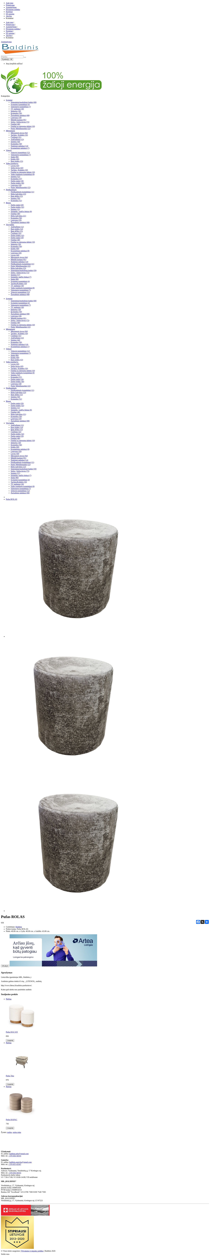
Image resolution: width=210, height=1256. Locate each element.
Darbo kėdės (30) (17, 183)
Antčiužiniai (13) (17, 139)
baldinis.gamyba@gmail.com (20, 1162)
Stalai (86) (15, 157)
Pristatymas (10, 5)
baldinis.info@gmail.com (19, 1154)
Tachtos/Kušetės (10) (19, 284)
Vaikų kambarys (12, 163)
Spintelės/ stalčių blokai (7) (21, 277)
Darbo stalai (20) (17, 205)
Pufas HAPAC (11, 1120)
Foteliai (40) (15, 124)
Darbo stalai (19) (17, 238)
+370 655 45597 (14, 1164)
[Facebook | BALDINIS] (11, 1254)
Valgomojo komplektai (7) (21, 107)
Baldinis (19, 927)
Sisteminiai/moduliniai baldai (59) (23, 270)
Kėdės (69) (15, 159)
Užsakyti (5, 966)
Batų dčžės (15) (17, 231)
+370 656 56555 (14, 1156)
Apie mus (9, 3)
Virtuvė (9, 150)
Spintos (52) (15, 177)
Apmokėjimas (11, 7)
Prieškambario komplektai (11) (22, 192)
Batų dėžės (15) (17, 196)
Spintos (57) (15, 275)
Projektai (9, 12)
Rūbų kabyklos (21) (18, 216)
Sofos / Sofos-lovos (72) (20, 122)
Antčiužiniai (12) (17, 227)
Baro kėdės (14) (17, 229)
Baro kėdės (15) (17, 161)
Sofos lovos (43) (17, 168)
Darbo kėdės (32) (17, 207)
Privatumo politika (13, 9)
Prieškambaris (11, 190)
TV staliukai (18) (17, 109)
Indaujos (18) (16, 111)
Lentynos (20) (16, 253)
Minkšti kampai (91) (18, 120)
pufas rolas (17, 1132)
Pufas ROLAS (11, 499)
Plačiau (8, 999)
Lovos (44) (15, 255)
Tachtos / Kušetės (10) (19, 135)
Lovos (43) (15, 166)
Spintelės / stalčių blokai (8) (21, 211)
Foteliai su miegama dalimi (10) (23, 126)
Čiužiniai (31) (16, 137)
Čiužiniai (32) (16, 233)
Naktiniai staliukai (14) (19, 146)
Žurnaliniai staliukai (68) (20, 115)
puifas (9, 1132)
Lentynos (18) (16, 118)
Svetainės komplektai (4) (20, 104)
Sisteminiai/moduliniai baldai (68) (23, 102)
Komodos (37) (16, 179)
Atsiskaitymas (6, 42)
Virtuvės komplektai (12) (20, 153)
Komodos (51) (16, 201)
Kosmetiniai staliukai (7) (20, 148)
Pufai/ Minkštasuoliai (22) (21, 128)
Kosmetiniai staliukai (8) (20, 251)
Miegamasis (10, 131)
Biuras (8, 203)
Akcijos (9, 16)
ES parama (10, 14)
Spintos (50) (15, 198)
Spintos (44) (15, 142)
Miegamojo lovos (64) (19, 133)
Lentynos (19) (16, 220)
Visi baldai (10, 225)
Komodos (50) (16, 113)
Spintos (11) (15, 209)
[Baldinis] (20, 54)
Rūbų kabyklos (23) (18, 194)
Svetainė (9, 100)
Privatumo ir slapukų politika (32, 1251)
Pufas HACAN (12, 1032)
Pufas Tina (10, 1076)
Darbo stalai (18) (17, 181)
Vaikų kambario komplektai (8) (23, 174)
